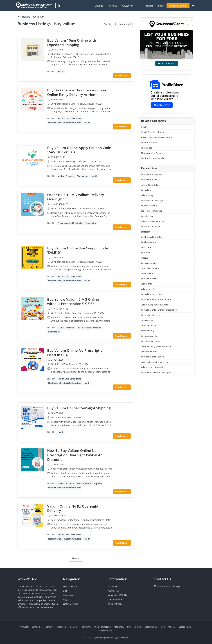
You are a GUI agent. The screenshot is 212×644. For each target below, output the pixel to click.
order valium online (150, 268)
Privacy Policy (115, 603)
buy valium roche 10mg (152, 294)
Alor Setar (24, 626)
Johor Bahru (85, 626)
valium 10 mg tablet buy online (155, 304)
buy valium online (149, 278)
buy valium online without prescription (159, 309)
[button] (193, 5)
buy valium (146, 190)
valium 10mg (147, 195)
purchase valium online (151, 236)
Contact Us (114, 590)
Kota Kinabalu (150, 626)
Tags (65, 599)
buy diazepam (147, 216)
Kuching (137, 626)
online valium (147, 320)
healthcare (146, 247)
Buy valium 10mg (149, 179)
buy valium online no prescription (156, 372)
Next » (75, 558)
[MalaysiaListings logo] (33, 5)
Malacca (171, 626)
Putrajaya (49, 626)
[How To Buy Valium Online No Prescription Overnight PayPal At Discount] (32, 459)
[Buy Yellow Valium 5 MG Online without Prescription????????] (32, 308)
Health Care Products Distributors (64, 122)
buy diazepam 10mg (150, 341)
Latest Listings (70, 603)
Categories (127, 5)
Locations (68, 595)
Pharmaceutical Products (70, 223)
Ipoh (162, 626)
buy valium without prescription (156, 299)
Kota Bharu (119, 626)
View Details (121, 75)
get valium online (149, 351)
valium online (147, 283)
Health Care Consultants (69, 118)
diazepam (145, 231)
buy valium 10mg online (152, 174)
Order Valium (147, 273)
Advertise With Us (117, 595)
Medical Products (66, 176)
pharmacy (145, 252)
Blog (65, 590)
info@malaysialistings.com (171, 586)
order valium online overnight (155, 362)
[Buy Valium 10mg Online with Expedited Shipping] (32, 49)
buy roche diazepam (150, 315)
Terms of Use (115, 599)
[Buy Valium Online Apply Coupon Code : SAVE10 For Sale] (32, 157)
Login (161, 5)
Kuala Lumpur (105, 630)
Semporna (37, 626)
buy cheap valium (149, 205)
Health (61, 71)
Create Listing (178, 5)
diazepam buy (147, 330)
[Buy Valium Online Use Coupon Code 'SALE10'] (32, 257)
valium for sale (148, 289)
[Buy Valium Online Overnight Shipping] (32, 417)
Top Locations (70, 586)
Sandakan (61, 626)
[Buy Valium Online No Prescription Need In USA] (32, 359)
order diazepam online (151, 210)
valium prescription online (153, 367)
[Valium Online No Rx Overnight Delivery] (32, 515)
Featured (112, 5)
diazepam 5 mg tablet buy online (156, 346)
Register (149, 5)
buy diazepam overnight (152, 200)
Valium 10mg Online (150, 184)
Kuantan (73, 626)
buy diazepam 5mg (150, 335)
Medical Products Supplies (89, 483)
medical (144, 257)
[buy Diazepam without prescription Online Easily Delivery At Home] (32, 99)
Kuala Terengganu (102, 626)
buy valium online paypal (152, 356)
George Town (184, 626)
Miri (129, 626)
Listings (99, 5)
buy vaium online (149, 263)
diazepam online (148, 325)
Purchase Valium (148, 242)
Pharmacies (82, 176)
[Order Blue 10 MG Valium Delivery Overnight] (32, 204)
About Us (113, 586)
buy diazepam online (150, 226)
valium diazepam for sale (152, 221)
